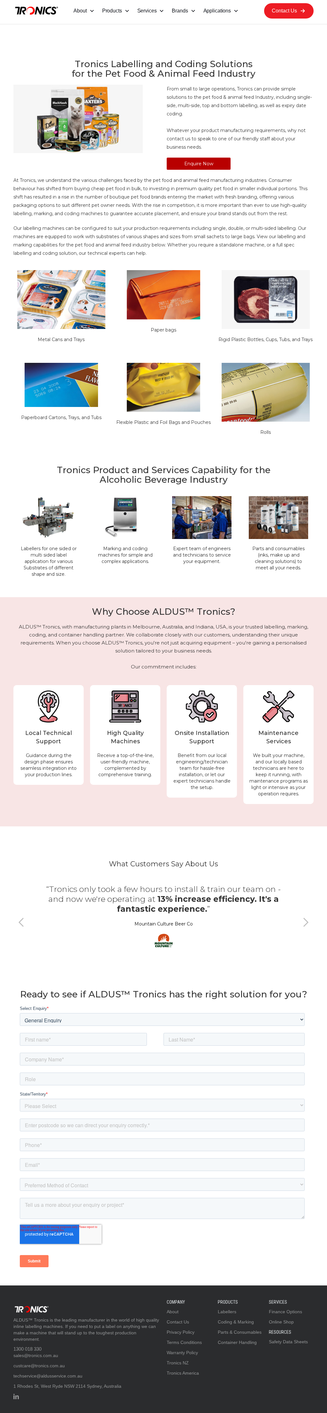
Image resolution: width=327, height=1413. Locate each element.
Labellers (227, 1311)
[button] (83, 10)
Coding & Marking (236, 1321)
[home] (35, 11)
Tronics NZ (178, 1362)
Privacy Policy (180, 1332)
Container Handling (237, 1342)
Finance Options (285, 1311)
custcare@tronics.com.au (39, 1365)
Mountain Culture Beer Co (163, 924)
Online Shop (281, 1321)
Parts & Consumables (240, 1332)
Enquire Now (198, 164)
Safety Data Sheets (288, 1341)
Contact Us (178, 1321)
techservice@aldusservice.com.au (47, 1375)
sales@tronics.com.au (35, 1355)
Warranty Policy (182, 1352)
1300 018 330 (27, 1349)
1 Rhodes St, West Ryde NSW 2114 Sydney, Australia (67, 1386)
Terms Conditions (184, 1342)
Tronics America (183, 1373)
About (173, 1311)
